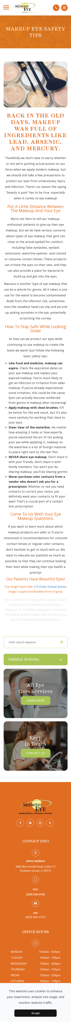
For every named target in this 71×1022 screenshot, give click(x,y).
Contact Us (35, 753)
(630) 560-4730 (35, 894)
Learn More (35, 700)
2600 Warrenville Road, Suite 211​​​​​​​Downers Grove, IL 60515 (35, 869)
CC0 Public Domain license (50, 586)
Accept (35, 1013)
